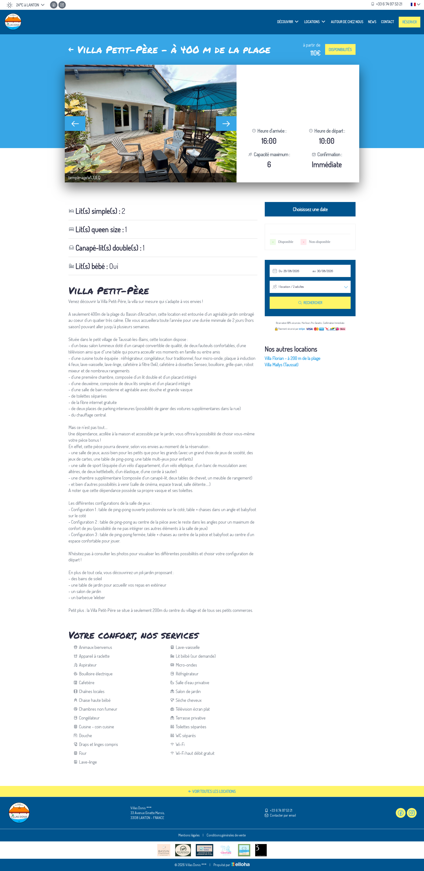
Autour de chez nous (347, 22)
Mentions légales (188, 835)
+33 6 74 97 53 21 (281, 810)
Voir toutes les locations (214, 791)
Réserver (409, 22)
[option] (151, 123)
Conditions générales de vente (226, 835)
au (314, 271)
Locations (312, 22)
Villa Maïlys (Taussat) (281, 364)
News (372, 22)
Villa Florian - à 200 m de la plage (292, 358)
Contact (387, 22)
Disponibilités (340, 49)
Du (280, 271)
